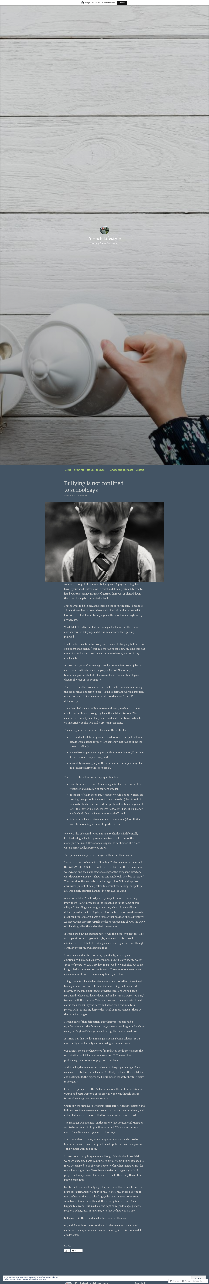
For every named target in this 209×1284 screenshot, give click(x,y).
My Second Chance (97, 470)
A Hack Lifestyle (104, 238)
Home (68, 470)
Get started (122, 2)
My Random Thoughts (121, 470)
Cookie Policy (42, 1279)
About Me (79, 470)
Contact (140, 470)
